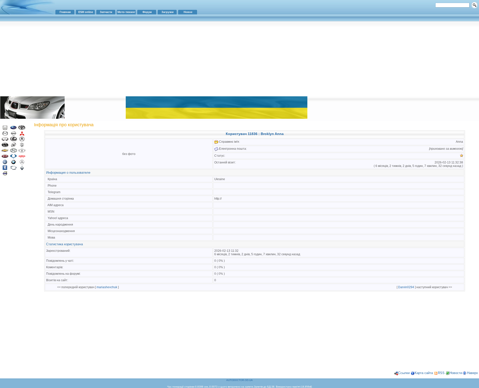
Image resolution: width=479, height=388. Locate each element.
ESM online (85, 11)
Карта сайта (424, 373)
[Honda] (5, 129)
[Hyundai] (13, 152)
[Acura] (22, 140)
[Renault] (22, 169)
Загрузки (167, 11)
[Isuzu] (13, 146)
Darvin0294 (406, 287)
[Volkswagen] (5, 163)
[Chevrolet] (5, 152)
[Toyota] (22, 129)
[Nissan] (13, 134)
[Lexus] (13, 140)
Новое (188, 11)
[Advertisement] (239, 59)
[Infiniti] (5, 140)
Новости (456, 373)
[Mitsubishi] (22, 134)
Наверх (472, 373)
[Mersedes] (22, 163)
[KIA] (5, 157)
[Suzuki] (22, 146)
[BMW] (13, 163)
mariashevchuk (107, 287)
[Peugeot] (5, 169)
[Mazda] (5, 134)
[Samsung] (13, 169)
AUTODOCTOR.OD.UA (239, 380)
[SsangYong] (13, 157)
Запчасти (106, 11)
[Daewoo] (22, 152)
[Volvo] (5, 175)
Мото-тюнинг (126, 11)
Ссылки (404, 373)
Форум (147, 11)
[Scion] (5, 146)
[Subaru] (13, 129)
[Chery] (22, 157)
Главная (65, 11)
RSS (441, 373)
